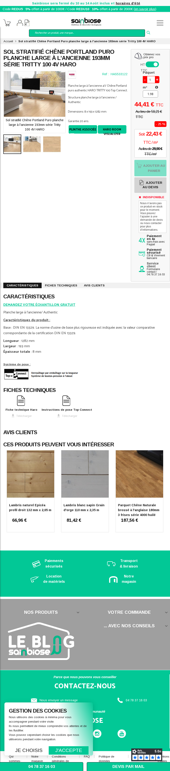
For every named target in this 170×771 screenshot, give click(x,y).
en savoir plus (145, 9)
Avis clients (94, 285)
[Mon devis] (27, 23)
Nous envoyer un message (59, 700)
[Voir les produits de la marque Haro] (72, 75)
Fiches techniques (61, 285)
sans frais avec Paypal (156, 240)
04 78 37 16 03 (136, 700)
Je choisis (28, 750)
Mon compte (20, 23)
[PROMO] (139, 474)
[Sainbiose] (86, 21)
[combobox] (87, 33)
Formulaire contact (153, 270)
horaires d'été (128, 3)
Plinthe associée (82, 129)
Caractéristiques (22, 285)
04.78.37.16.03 (156, 274)
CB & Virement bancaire (156, 254)
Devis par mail (128, 766)
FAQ (87, 756)
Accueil (8, 41)
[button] (33, 144)
